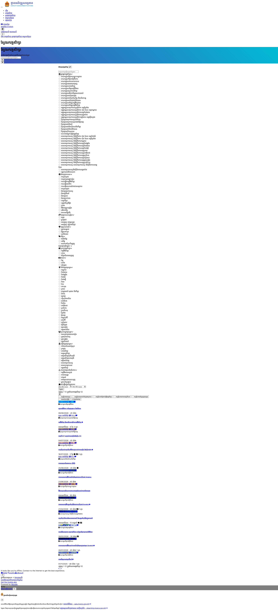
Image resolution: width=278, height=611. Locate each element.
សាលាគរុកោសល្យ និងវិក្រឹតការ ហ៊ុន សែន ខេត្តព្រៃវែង (78, 139)
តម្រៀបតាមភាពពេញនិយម (123, 397)
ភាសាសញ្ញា (65, 375)
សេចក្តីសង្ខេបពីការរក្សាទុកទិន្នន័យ (11, 580)
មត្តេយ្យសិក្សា (65, 353)
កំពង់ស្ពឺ (63, 279)
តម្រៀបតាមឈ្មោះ (65, 397)
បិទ (14, 589)
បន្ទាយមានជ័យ (66, 298)
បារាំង (63, 263)
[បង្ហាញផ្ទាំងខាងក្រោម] (2, 575)
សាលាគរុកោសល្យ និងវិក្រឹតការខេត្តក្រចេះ (74, 150)
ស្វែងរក (61, 389)
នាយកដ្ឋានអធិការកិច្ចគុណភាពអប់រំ (72, 93)
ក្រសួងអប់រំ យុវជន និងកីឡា (70, 291)
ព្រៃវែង (63, 313)
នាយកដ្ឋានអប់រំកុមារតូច (68, 96)
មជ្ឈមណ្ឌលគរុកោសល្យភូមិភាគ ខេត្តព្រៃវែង (75, 108)
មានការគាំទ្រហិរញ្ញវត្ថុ (68, 244)
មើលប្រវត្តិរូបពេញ (6, 589)
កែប (62, 284)
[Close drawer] (2, 34)
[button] (5, 24)
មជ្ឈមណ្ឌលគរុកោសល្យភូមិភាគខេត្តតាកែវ (74, 115)
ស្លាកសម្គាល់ (65, 229)
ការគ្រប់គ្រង (65, 177)
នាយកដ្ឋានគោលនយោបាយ (70, 81)
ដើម (2, 36)
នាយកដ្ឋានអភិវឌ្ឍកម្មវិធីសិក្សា (70, 105)
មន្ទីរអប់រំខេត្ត (65, 360)
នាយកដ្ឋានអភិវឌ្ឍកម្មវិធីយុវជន (71, 103)
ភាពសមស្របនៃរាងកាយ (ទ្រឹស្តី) (66, 463)
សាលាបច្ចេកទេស (66, 365)
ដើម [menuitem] (6, 10)
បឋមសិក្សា (64, 351)
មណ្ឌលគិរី (64, 318)
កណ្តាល (63, 270)
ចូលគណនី (13, 32)
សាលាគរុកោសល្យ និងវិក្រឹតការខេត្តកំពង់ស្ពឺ (75, 148)
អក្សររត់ (63, 377)
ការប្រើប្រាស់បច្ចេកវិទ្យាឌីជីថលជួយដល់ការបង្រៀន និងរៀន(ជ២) (75, 449)
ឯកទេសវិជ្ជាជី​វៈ (66, 213)
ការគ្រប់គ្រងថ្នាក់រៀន (67, 179)
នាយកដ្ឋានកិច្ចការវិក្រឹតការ (69, 79)
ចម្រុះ (63, 217)
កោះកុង (63, 286)
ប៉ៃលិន (63, 303)
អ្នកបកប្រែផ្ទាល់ (66, 382)
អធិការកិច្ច (64, 210)
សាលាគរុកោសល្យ (67, 363)
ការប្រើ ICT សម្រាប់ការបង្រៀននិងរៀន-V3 (69, 436)
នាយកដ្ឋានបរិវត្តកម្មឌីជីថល (70, 88)
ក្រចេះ (63, 289)
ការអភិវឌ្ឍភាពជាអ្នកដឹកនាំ (65, 559)
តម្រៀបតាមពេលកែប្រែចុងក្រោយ (83, 397)
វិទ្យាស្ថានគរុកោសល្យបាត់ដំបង (70, 119)
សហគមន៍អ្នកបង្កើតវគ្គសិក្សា (70, 134)
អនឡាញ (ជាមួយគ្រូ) (68, 222)
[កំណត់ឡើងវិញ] (70, 67)
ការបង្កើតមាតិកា (66, 184)
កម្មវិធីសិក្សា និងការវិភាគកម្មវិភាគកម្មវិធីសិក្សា (70, 422)
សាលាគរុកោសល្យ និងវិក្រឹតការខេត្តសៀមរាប (75, 158)
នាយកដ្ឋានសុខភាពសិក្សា (69, 91)
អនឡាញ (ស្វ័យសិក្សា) (68, 224)
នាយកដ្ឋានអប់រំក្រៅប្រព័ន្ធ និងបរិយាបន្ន (73, 98)
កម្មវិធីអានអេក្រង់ (66, 372)
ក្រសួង (63, 349)
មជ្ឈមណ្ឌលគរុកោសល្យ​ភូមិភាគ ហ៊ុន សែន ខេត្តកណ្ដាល (79, 110)
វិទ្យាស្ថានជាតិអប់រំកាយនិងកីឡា (71, 127)
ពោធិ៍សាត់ (64, 306)
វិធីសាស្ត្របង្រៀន (66, 208)
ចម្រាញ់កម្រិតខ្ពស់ (64, 246)
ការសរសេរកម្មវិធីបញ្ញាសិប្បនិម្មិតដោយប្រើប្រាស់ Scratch (73, 504)
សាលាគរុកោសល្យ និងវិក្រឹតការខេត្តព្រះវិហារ (75, 155)
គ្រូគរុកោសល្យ (65, 337)
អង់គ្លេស (64, 265)
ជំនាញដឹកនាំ (65, 193)
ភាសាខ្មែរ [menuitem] (4, 26)
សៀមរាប (64, 322)
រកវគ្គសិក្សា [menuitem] (8, 13)
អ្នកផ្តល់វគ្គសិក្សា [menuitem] (10, 15)
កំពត (62, 282)
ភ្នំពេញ (63, 315)
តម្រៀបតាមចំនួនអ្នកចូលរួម (141, 397)
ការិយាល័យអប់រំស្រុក (68, 346)
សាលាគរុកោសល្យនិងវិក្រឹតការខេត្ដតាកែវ (74, 170)
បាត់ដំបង (64, 301)
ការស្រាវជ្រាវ (65, 189)
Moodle (14, 584)
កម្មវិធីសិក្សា (65, 251)
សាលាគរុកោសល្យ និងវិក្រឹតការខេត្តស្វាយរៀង (75, 160)
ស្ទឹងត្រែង (64, 325)
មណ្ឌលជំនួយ (26, 36)
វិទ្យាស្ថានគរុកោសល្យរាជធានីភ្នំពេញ (72, 122)
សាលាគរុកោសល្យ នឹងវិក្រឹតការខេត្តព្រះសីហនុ (75, 162)
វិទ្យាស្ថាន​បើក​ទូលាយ (67, 131)
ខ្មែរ (62, 260)
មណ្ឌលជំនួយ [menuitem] (9, 18)
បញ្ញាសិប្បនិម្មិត (66, 203)
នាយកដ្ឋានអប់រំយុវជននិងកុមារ (71, 100)
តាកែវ (63, 294)
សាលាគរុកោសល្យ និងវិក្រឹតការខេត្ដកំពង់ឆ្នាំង (75, 143)
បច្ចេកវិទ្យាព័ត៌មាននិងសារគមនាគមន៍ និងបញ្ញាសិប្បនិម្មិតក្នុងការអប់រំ (75, 518)
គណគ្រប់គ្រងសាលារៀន (69, 334)
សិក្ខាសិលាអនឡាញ (67, 255)
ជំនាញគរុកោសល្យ (67, 191)
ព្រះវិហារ (64, 308)
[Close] (2, 600)
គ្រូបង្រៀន (64, 339)
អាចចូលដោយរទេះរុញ (68, 380)
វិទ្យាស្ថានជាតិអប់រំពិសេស (69, 129)
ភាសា (63, 205)
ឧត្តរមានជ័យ (65, 329)
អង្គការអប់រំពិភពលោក (68, 172)
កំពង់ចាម (64, 272)
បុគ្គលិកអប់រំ (65, 341)
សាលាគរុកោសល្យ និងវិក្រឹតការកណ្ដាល (73, 141)
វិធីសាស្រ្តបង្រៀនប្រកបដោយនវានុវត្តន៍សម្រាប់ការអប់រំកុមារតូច (74, 491)
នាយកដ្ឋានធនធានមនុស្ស (69, 84)
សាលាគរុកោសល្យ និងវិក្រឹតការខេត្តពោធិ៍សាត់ (75, 153)
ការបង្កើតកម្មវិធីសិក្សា (68, 181)
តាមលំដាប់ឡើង (65, 399)
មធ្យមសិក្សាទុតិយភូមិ (68, 356)
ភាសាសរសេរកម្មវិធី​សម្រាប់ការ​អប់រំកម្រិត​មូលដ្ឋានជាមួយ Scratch (75, 545)
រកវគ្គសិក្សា (8, 36)
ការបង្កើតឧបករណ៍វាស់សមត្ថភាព (71, 186)
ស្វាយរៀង (64, 327)
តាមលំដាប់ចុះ (76, 399)
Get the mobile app (9, 582)
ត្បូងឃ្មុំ (63, 296)
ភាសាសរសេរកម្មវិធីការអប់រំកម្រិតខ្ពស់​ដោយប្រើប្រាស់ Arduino (74, 477)
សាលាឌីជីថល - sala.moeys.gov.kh (76, 604)
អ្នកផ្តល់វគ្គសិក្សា (17, 36)
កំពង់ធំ (63, 277)
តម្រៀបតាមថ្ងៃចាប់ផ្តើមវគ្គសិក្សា (104, 397)
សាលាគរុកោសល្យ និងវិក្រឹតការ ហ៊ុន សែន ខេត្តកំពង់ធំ (78, 136)
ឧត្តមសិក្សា (64, 368)
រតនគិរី (63, 320)
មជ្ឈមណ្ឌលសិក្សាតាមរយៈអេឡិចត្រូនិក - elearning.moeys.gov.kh (83, 608)
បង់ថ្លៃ (63, 241)
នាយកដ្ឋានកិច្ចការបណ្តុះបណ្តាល (71, 76)
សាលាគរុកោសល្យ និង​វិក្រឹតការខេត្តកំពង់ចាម (75, 146)
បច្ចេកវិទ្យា (64, 201)
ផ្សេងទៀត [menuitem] (8, 20)
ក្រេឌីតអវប (64, 234)
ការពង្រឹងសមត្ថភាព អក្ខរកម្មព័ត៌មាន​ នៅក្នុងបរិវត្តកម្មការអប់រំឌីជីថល (75, 532)
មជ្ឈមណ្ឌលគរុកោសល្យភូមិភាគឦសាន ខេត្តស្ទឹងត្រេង (78, 117)
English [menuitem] (10, 26)
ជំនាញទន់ (64, 196)
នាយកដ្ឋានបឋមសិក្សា (68, 86)
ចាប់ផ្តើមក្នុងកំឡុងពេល (68, 384)
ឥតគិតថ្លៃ (64, 239)
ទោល (63, 253)
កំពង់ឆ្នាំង (64, 275)
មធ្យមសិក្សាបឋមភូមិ (67, 358)
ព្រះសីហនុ (64, 310)
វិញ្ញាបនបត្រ (65, 232)
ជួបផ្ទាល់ (64, 220)
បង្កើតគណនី (5, 32)
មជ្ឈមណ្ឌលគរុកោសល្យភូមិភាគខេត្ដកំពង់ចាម (75, 112)
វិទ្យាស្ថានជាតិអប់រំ (66, 124)
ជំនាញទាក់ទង (65, 198)
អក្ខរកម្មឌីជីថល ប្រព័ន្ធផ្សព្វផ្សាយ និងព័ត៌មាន (69, 408)
